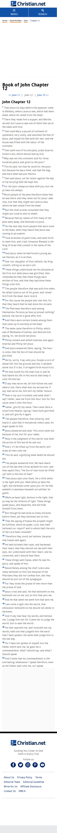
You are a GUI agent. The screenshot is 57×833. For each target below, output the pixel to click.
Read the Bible (15, 21)
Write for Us (10, 786)
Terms (38, 777)
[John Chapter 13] (43, 95)
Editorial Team (12, 782)
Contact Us (10, 791)
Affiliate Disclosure (30, 786)
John (26, 21)
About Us (9, 777)
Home (4, 21)
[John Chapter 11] (14, 95)
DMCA (22, 791)
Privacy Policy (24, 777)
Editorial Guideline (33, 782)
